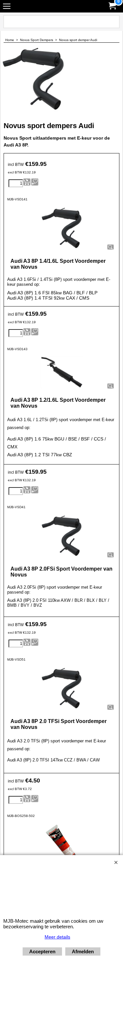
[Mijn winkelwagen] (112, 6)
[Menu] (6, 7)
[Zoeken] (113, 21)
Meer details (57, 936)
